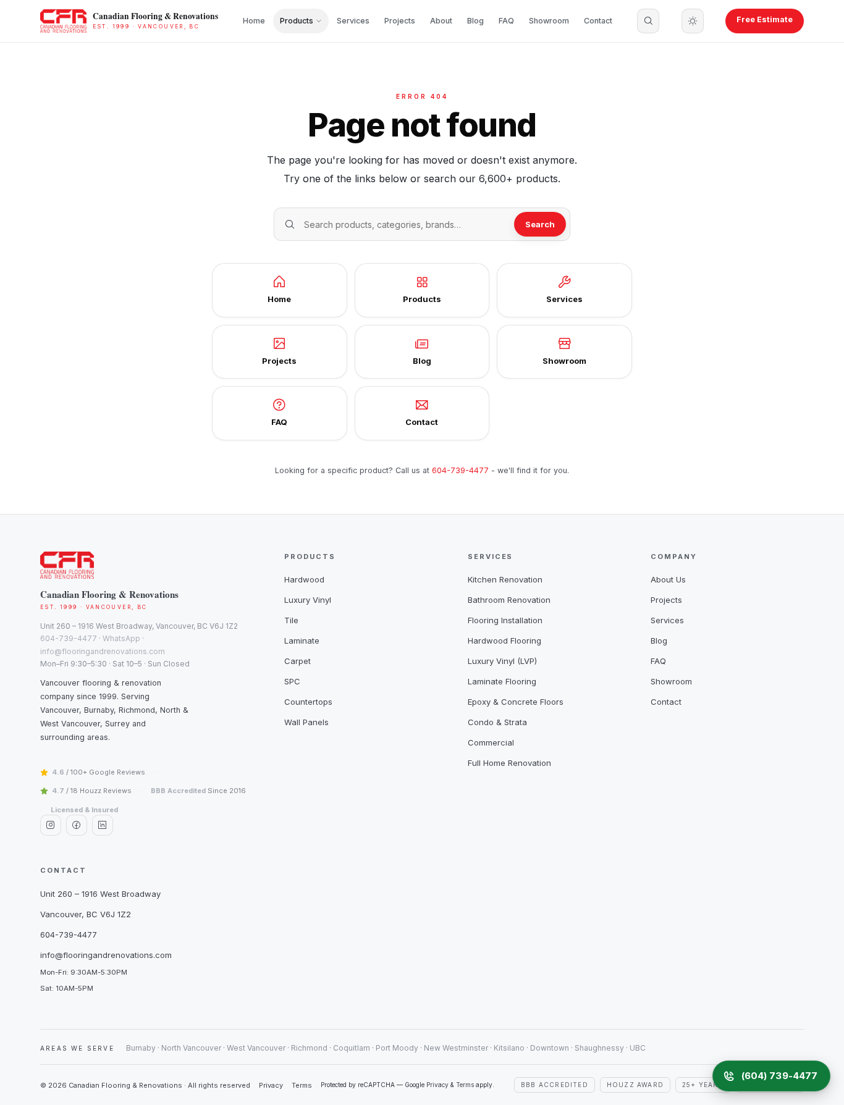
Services (353, 20)
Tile (291, 620)
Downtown (549, 1047)
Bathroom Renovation (509, 600)
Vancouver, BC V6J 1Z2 (85, 914)
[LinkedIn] (102, 825)
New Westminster (456, 1047)
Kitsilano (509, 1047)
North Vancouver (191, 1047)
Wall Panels (306, 722)
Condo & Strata (497, 722)
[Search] (648, 21)
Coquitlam (351, 1047)
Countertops (308, 702)
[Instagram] (50, 825)
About (441, 20)
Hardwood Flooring (504, 640)
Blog (475, 20)
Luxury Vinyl (307, 600)
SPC (292, 681)
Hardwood (304, 579)
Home (254, 20)
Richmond (309, 1047)
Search (540, 224)
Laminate (301, 640)
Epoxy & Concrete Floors (515, 702)
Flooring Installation (505, 620)
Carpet (297, 661)
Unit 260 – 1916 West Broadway (100, 894)
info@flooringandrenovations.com (102, 651)
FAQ (506, 20)
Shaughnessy (599, 1047)
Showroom (549, 20)
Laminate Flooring (502, 681)
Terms (302, 1085)
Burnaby (141, 1047)
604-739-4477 (460, 470)
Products (296, 20)
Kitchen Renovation (505, 579)
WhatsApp (121, 638)
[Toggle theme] (693, 21)
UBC (638, 1047)
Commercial (491, 742)
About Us (668, 579)
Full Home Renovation (509, 763)
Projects (399, 20)
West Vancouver (256, 1047)
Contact (598, 20)
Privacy (271, 1085)
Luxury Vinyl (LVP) (502, 661)
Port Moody (397, 1047)
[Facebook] (76, 825)
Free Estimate (764, 19)
